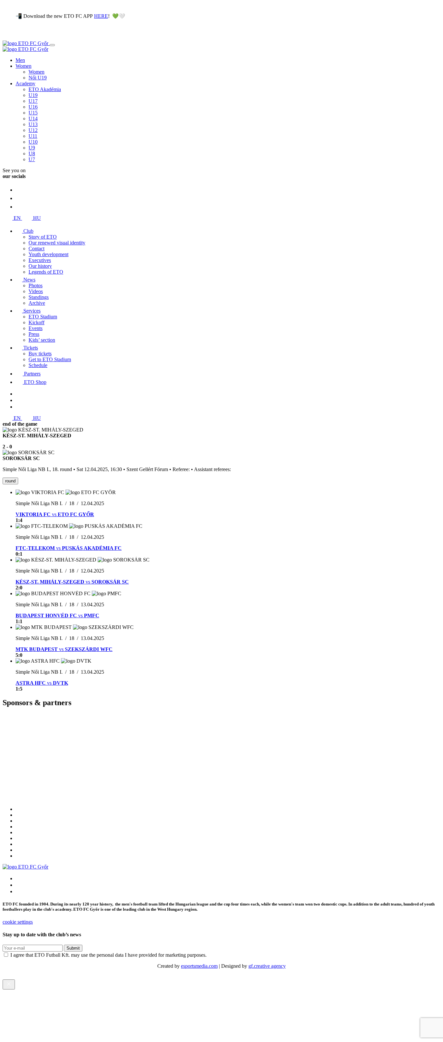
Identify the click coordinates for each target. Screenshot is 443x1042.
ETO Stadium (43, 316)
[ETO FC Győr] (26, 43)
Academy (25, 83)
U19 (33, 95)
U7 (32, 159)
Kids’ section (42, 340)
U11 (33, 136)
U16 (33, 107)
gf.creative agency (267, 966)
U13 (33, 124)
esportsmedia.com (199, 966)
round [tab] (10, 481)
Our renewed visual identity (57, 242)
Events (35, 328)
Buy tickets (40, 353)
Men (20, 60)
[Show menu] (52, 45)
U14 (33, 118)
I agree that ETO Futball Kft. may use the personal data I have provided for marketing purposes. (108, 955)
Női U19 (38, 77)
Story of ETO (43, 237)
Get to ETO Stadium (50, 359)
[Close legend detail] (9, 984)
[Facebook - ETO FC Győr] (19, 206)
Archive (37, 303)
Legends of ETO (46, 272)
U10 (33, 142)
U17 (33, 101)
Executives (40, 260)
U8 (32, 153)
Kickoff (36, 322)
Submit (73, 948)
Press (34, 334)
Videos (36, 291)
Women (23, 66)
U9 (32, 147)
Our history (40, 266)
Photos (35, 285)
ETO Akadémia (45, 89)
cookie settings (18, 922)
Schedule (38, 365)
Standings (39, 297)
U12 (33, 130)
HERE (101, 16)
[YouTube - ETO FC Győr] (19, 198)
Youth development (48, 254)
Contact (36, 248)
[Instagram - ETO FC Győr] (19, 190)
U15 (33, 112)
